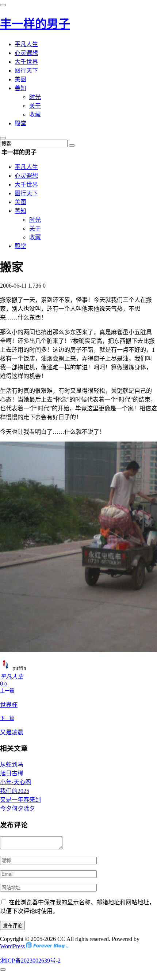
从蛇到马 (11, 764)
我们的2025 (14, 791)
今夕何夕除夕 (17, 808)
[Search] (72, 145)
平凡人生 (26, 44)
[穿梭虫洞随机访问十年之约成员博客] (47, 946)
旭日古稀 (11, 773)
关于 (35, 106)
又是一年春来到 (20, 800)
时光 (35, 97)
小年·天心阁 (15, 782)
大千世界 (26, 62)
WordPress (12, 946)
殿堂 (20, 123)
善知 (20, 88)
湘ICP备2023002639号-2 (30, 960)
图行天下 (26, 70)
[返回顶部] (3, 969)
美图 (20, 79)
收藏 (35, 114)
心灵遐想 (26, 53)
